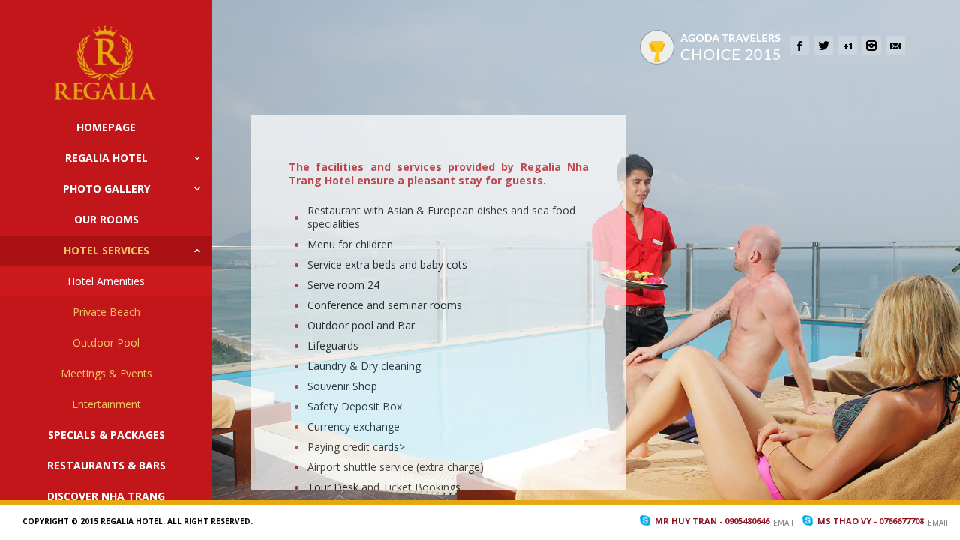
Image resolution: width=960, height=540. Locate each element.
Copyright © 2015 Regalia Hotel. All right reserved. (137, 521)
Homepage (106, 127)
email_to (783, 523)
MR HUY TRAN (712, 520)
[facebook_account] (799, 46)
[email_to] (895, 46)
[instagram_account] (871, 46)
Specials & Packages (106, 435)
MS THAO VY (871, 520)
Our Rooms (106, 219)
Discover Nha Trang (106, 496)
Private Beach (106, 311)
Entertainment (106, 404)
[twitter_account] (823, 46)
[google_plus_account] (847, 46)
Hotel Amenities (106, 281)
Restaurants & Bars (106, 465)
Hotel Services (106, 250)
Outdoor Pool (106, 342)
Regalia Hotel (106, 158)
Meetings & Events (106, 373)
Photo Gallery (106, 189)
